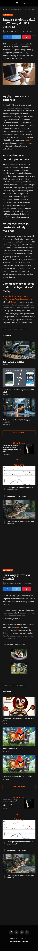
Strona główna (7, 9)
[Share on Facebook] (7, 37)
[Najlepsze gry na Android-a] (19, 736)
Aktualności (7, 15)
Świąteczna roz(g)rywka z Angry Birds (17, 776)
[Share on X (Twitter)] (16, 37)
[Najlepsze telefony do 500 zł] (19, 350)
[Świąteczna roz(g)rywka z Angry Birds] (19, 764)
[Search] (27, 3)
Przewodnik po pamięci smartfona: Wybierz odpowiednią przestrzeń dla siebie (12, 449)
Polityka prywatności (19, 942)
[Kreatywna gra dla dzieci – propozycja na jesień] (19, 706)
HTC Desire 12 (13, 329)
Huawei (13, 302)
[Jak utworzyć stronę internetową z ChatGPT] (19, 509)
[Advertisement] (19, 546)
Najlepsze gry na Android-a (13, 748)
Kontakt (23, 939)
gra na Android (19, 685)
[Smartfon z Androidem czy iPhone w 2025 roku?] (19, 377)
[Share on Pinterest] (26, 37)
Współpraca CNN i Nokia (17, 496)
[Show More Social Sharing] (33, 37)
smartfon (23, 329)
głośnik (28, 140)
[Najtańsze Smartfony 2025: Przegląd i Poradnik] (19, 407)
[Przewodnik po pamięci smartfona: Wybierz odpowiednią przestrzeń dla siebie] (29, 450)
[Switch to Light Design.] (24, 3)
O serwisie (14, 939)
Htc (5, 329)
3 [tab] (21, 460)
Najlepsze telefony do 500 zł (13, 362)
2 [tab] (19, 460)
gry (17, 627)
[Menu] (17, 3)
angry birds (7, 685)
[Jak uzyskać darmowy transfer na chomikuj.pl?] (19, 475)
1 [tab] (17, 460)
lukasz (11, 31)
